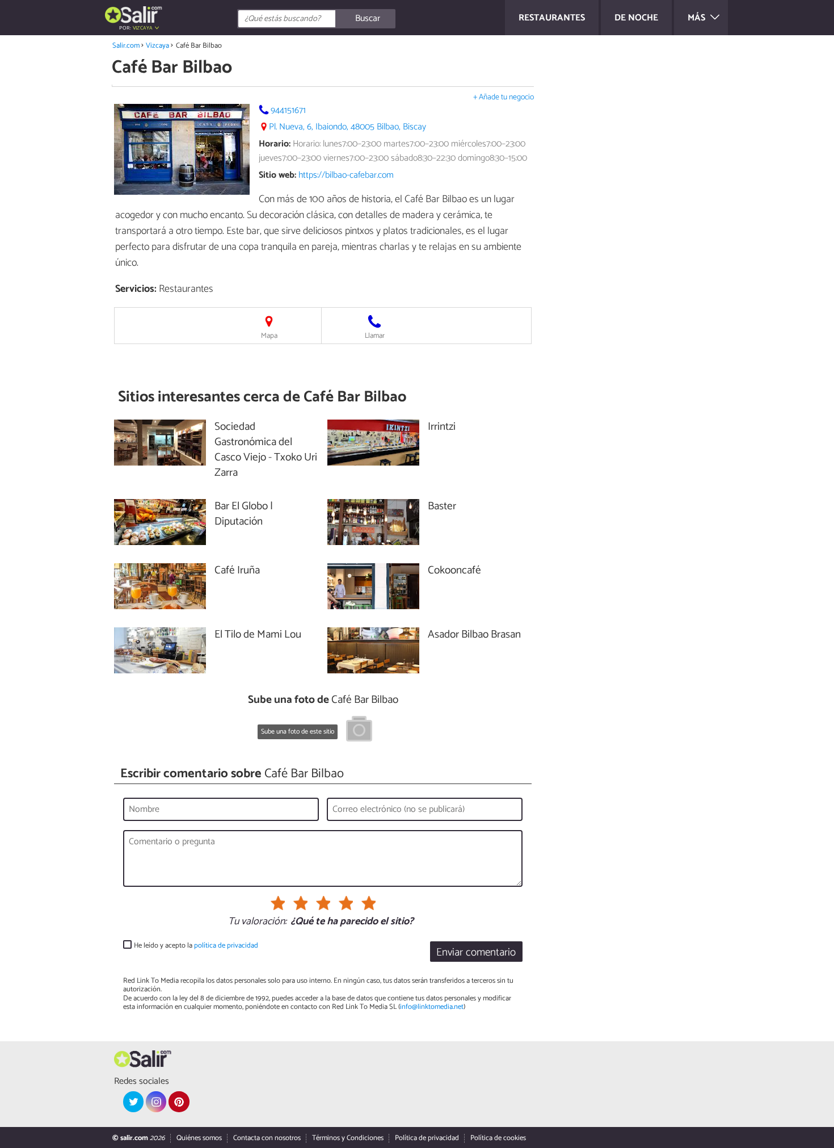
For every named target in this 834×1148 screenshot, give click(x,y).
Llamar (375, 336)
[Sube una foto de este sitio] (359, 730)
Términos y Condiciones (348, 1138)
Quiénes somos (199, 1138)
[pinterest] (179, 1101)
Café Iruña (237, 571)
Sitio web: (277, 175)
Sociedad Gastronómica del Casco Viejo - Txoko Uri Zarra (265, 450)
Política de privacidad (427, 1138)
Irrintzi (442, 427)
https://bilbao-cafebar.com (346, 175)
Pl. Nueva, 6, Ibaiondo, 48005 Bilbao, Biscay (347, 127)
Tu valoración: (257, 922)
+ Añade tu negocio (503, 97)
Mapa (269, 336)
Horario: (274, 144)
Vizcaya (157, 46)
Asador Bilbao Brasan (474, 635)
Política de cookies (498, 1138)
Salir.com (126, 46)
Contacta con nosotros (267, 1138)
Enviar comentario (476, 952)
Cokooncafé (454, 571)
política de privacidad (226, 946)
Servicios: (136, 289)
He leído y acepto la (196, 945)
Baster (442, 506)
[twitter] (133, 1101)
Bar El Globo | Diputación (243, 514)
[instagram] (156, 1101)
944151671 (288, 110)
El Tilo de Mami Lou (257, 635)
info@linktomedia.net (432, 1007)
